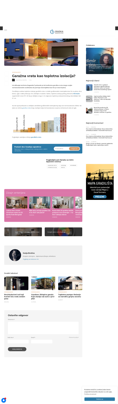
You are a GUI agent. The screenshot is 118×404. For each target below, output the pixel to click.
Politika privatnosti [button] (90, 394)
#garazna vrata (52, 165)
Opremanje (16, 72)
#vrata (63, 167)
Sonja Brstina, (18, 80)
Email (33, 337)
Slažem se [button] (99, 399)
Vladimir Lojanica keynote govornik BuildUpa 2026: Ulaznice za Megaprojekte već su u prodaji (100, 66)
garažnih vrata (36, 137)
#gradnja (63, 165)
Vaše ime (11, 337)
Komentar (11, 319)
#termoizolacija (52, 167)
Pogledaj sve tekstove (31, 259)
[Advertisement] (27, 172)
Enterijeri (19, 230)
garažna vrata (26, 108)
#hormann (73, 165)
